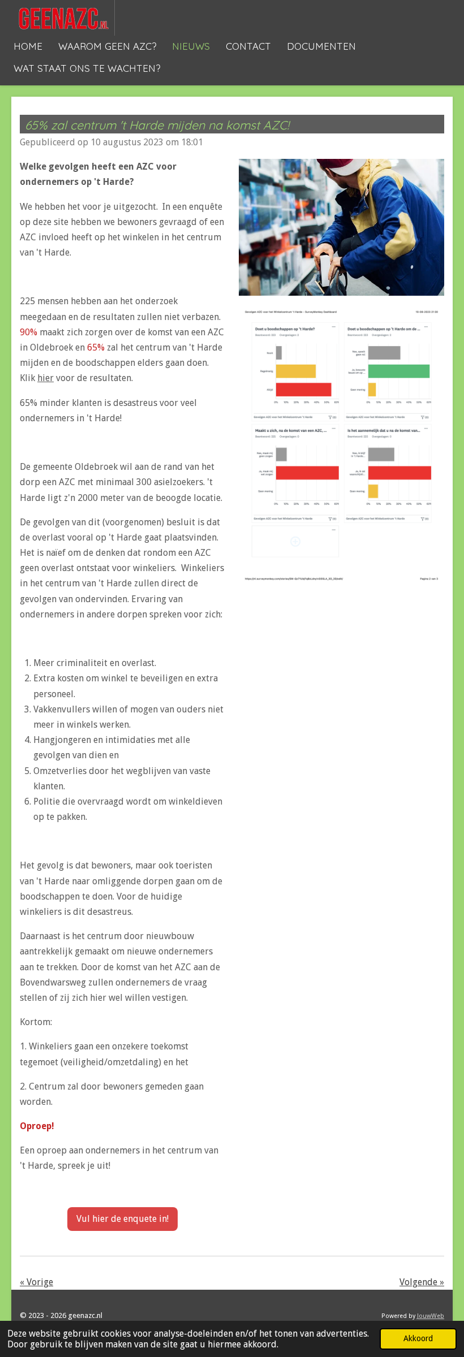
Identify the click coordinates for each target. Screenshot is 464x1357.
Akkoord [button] (418, 1338)
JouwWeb (430, 1316)
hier (45, 378)
